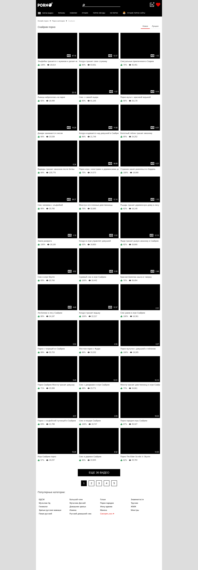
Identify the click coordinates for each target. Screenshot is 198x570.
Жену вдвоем (106, 507)
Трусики (134, 503)
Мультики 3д (44, 503)
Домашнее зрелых (78, 507)
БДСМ (41, 499)
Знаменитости (137, 499)
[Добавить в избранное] (158, 5)
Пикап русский (45, 514)
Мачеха (103, 510)
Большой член (76, 499)
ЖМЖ (133, 507)
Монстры (135, 510)
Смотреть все (106, 514)
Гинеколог (43, 507)
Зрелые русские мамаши (50, 510)
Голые (103, 499)
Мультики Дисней (78, 503)
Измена (73, 510)
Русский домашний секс (81, 514)
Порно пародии (107, 503)
